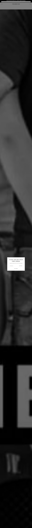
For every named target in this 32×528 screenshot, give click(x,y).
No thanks (16, 268)
